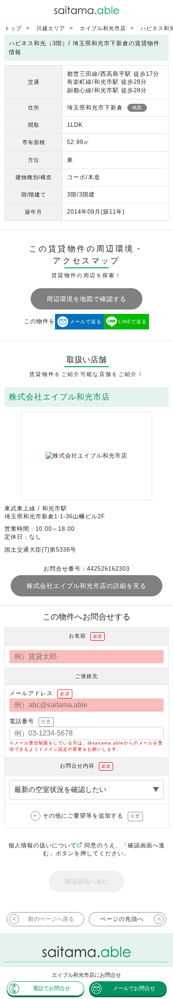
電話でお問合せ (51, 988)
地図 (137, 107)
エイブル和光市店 (103, 28)
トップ (13, 28)
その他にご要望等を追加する (91, 815)
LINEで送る (132, 321)
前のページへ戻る (51, 919)
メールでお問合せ (134, 988)
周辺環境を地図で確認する (86, 298)
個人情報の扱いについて (42, 845)
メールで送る (86, 321)
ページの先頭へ (122, 919)
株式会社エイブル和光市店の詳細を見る (86, 585)
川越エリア (50, 28)
